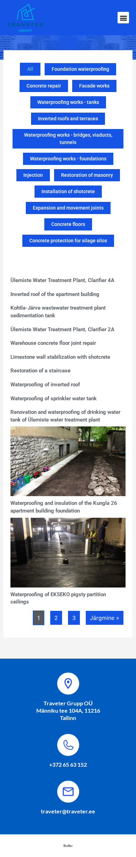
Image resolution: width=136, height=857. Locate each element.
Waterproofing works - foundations (68, 158)
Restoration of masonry (87, 175)
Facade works (94, 86)
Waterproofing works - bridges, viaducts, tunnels (68, 138)
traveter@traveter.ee (68, 811)
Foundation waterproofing (80, 69)
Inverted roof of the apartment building (54, 294)
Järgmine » (104, 617)
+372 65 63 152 (68, 764)
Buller (68, 846)
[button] (123, 17)
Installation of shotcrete (68, 191)
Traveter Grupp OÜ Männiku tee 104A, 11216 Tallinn (68, 710)
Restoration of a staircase (40, 370)
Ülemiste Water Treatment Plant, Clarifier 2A (62, 329)
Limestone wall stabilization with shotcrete (60, 357)
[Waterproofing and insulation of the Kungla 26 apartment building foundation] (70, 463)
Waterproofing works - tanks (68, 102)
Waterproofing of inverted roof (45, 384)
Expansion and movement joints (68, 208)
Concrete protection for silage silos (68, 240)
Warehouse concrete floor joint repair (53, 343)
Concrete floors (68, 224)
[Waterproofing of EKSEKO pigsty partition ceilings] (70, 555)
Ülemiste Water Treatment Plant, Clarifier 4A (62, 280)
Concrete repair (44, 86)
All (30, 69)
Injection (33, 175)
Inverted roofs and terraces (68, 118)
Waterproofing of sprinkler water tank (53, 398)
